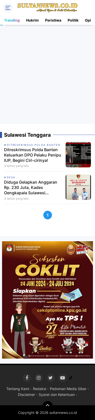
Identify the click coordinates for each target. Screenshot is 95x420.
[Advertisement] (47, 74)
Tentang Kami (17, 389)
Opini (89, 20)
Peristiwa (53, 20)
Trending (12, 20)
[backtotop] (48, 406)
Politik (73, 20)
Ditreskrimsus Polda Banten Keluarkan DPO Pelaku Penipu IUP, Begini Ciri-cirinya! (32, 155)
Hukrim (32, 20)
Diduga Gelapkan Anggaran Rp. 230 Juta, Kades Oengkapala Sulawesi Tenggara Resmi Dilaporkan (30, 187)
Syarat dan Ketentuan (57, 394)
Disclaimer (26, 394)
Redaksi (39, 389)
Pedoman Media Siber (68, 389)
